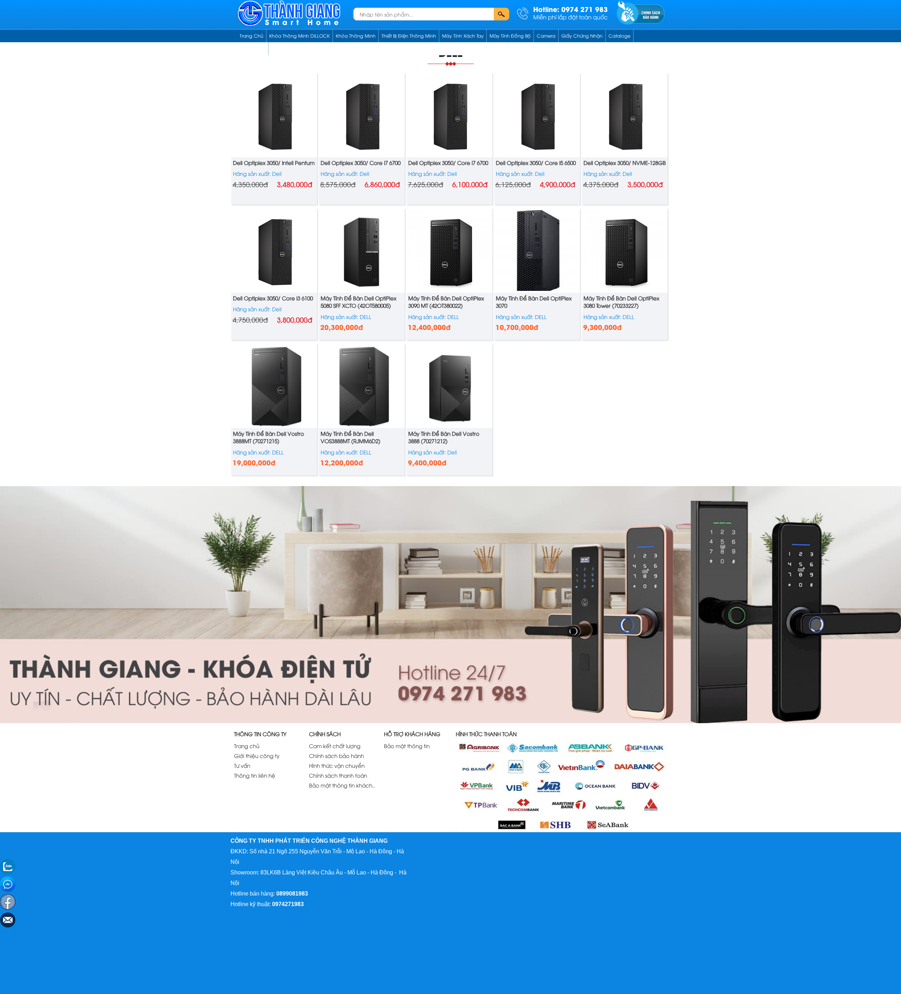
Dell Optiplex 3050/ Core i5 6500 (536, 162)
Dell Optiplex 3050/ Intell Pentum (274, 162)
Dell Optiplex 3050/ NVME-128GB (625, 162)
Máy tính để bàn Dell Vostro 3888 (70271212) (443, 437)
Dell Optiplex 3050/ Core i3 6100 (273, 297)
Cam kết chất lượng (334, 745)
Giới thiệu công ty (256, 755)
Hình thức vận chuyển (337, 765)
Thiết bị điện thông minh (409, 35)
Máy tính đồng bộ (510, 35)
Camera (546, 35)
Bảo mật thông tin (407, 745)
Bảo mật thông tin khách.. (342, 785)
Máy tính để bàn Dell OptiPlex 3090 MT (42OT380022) (446, 301)
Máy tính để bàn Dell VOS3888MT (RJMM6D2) (350, 437)
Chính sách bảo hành (336, 755)
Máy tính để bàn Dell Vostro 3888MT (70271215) (268, 437)
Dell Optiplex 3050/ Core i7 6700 (361, 162)
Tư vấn (242, 765)
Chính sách (252, 48)
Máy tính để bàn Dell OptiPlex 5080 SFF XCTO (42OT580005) (358, 301)
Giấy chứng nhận (582, 35)
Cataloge (619, 35)
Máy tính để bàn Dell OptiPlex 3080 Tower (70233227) (621, 301)
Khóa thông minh (356, 35)
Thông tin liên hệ (254, 775)
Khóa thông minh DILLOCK (299, 35)
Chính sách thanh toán (338, 775)
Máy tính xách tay (463, 35)
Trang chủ (251, 35)
